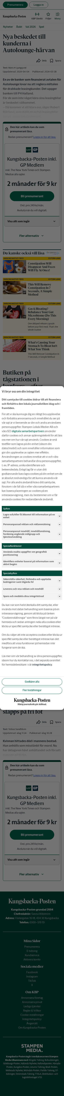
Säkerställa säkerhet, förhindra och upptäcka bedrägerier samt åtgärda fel (27, 581)
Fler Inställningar (32, 690)
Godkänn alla (32, 681)
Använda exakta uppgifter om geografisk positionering (25, 553)
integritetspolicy (42, 664)
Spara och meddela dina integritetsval (23, 596)
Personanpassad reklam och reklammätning (26, 524)
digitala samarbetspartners (28, 431)
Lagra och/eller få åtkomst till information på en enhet (29, 516)
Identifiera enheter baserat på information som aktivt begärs (28, 563)
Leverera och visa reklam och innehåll (23, 588)
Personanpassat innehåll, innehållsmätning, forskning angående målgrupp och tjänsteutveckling (26, 534)
